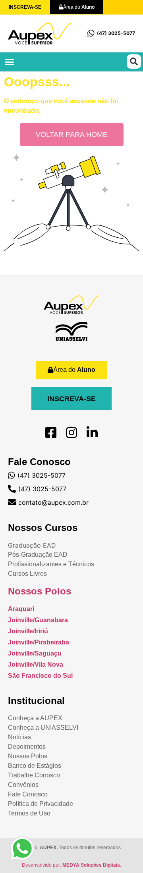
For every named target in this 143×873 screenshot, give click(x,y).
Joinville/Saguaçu (35, 653)
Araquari (21, 609)
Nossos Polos (39, 591)
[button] (9, 61)
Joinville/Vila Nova (35, 664)
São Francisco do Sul (40, 675)
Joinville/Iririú (28, 631)
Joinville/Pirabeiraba (38, 642)
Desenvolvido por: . (71, 865)
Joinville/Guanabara (38, 620)
